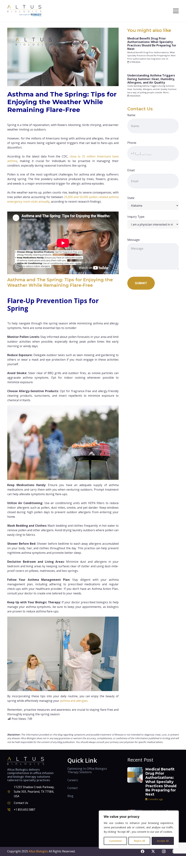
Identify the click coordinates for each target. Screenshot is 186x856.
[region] (139, 829)
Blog (70, 796)
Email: (131, 170)
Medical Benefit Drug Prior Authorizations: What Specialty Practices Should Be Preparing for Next (151, 43)
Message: (133, 240)
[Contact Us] (10, 802)
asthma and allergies (74, 701)
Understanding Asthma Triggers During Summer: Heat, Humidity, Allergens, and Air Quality (151, 78)
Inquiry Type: (136, 217)
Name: (131, 115)
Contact (72, 788)
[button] (176, 11)
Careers (72, 780)
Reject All (139, 841)
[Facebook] (142, 851)
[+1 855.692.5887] (10, 809)
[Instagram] (163, 851)
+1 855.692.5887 (24, 810)
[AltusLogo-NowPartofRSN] (24, 11)
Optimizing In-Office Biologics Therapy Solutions (87, 770)
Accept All (163, 841)
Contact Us (21, 803)
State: (131, 198)
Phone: (132, 143)
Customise (115, 841)
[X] (153, 851)
